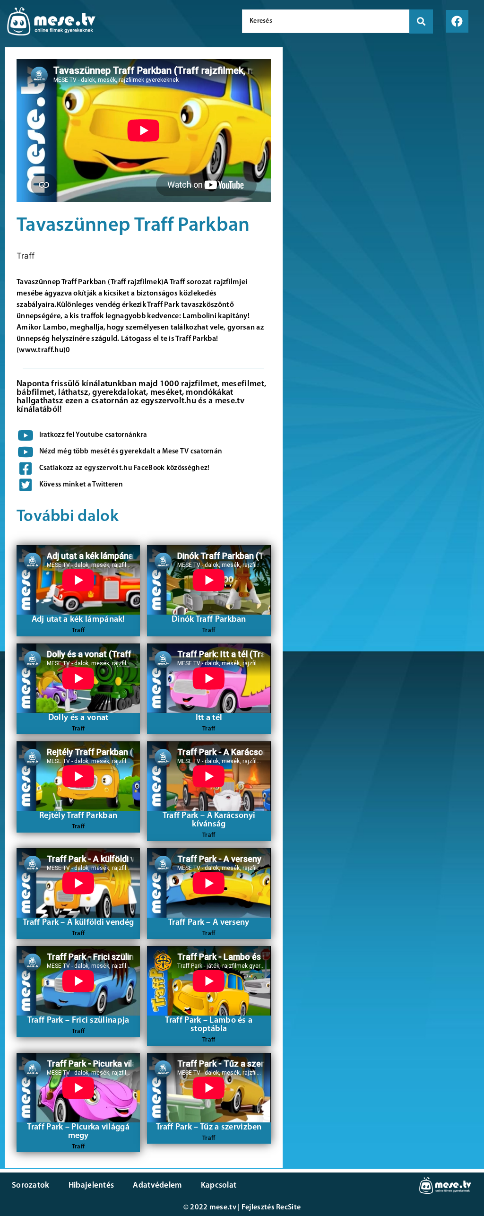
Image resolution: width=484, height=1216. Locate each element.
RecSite (288, 1207)
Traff (26, 256)
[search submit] (421, 21)
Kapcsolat (219, 1185)
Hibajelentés (91, 1185)
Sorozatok (31, 1185)
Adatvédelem (157, 1185)
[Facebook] (457, 21)
